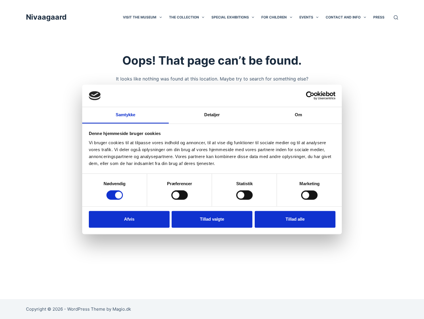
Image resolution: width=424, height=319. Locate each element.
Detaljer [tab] (212, 114)
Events (306, 17)
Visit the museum (139, 17)
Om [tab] (298, 114)
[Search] (396, 17)
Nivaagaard (46, 17)
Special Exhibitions (230, 17)
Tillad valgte (212, 219)
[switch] (179, 195)
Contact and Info (343, 17)
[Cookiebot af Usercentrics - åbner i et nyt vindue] (310, 95)
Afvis (129, 219)
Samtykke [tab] (126, 114)
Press (378, 17)
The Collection (184, 17)
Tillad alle (295, 219)
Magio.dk (121, 309)
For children (274, 17)
